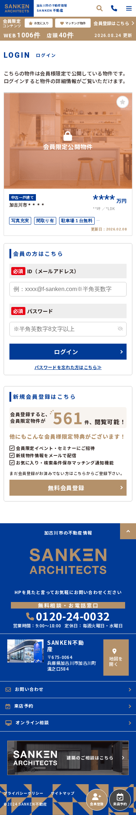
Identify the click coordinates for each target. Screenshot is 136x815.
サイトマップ (63, 793)
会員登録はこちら (111, 23)
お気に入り (41, 23)
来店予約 (120, 804)
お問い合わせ (29, 689)
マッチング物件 (75, 23)
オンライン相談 (32, 722)
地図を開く (116, 661)
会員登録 (96, 804)
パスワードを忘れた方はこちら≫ (68, 367)
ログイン (66, 351)
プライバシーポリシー (24, 793)
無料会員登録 (66, 487)
